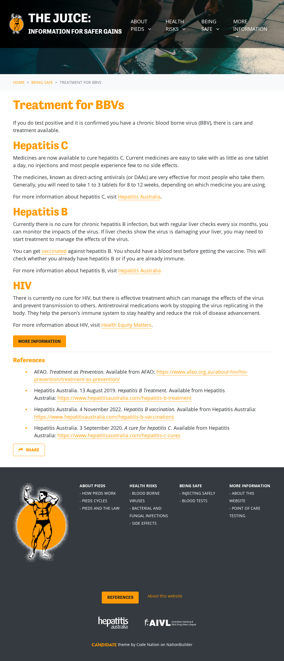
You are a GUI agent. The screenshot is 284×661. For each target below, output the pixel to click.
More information (39, 341)
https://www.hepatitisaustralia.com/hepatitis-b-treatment (124, 397)
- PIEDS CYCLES (93, 500)
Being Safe (42, 82)
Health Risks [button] (181, 25)
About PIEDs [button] (145, 25)
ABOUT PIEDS (92, 485)
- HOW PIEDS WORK (98, 493)
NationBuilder (179, 644)
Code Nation (147, 644)
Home (19, 82)
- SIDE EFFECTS (143, 523)
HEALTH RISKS (143, 485)
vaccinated (54, 251)
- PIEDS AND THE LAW (100, 508)
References (120, 597)
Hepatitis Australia (139, 196)
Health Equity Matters (126, 324)
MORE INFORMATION (249, 485)
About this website (165, 596)
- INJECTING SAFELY (197, 493)
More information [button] (255, 25)
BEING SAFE (190, 485)
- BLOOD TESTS (193, 500)
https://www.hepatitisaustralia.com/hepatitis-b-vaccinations (104, 416)
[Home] (16, 24)
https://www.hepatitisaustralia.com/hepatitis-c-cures (119, 435)
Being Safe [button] (215, 25)
